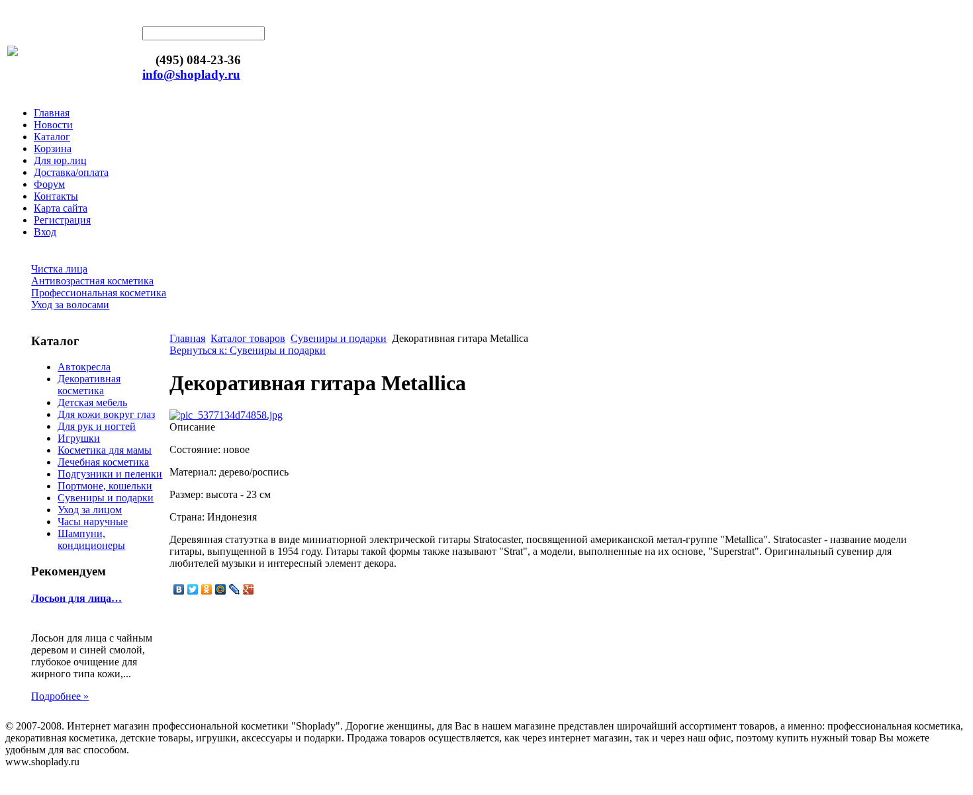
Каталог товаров (247, 338)
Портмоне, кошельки (105, 485)
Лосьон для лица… (76, 598)
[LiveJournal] (235, 589)
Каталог (52, 136)
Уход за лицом (90, 509)
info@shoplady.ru (191, 74)
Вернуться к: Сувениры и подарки (247, 350)
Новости (53, 124)
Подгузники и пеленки (110, 474)
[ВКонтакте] (179, 589)
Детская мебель (92, 402)
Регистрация (62, 220)
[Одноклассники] (207, 589)
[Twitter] (193, 589)
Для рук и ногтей (97, 426)
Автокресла (84, 366)
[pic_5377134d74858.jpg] (226, 415)
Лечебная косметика (103, 462)
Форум (49, 184)
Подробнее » (60, 696)
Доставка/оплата (71, 172)
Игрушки (79, 438)
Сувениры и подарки (106, 497)
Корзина (52, 148)
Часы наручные (93, 521)
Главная (52, 112)
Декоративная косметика (89, 384)
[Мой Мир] (221, 589)
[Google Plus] (248, 589)
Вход (45, 231)
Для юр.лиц (60, 160)
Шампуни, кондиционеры (91, 539)
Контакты (56, 196)
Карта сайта (60, 208)
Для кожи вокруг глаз (106, 414)
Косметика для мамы (105, 450)
